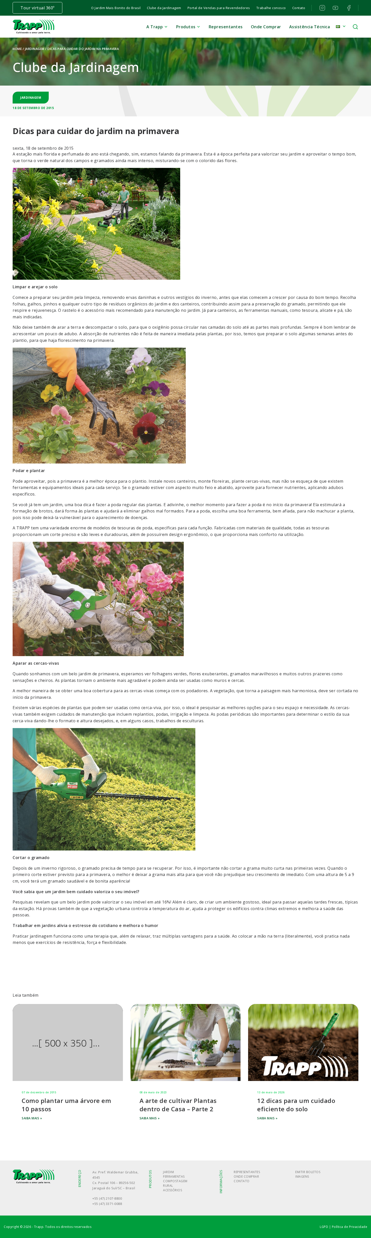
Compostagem (175, 1181)
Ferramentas (174, 1176)
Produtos (186, 27)
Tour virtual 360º (37, 8)
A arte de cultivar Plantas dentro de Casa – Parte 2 (178, 1104)
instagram (321, 8)
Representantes (226, 27)
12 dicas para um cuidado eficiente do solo (296, 1104)
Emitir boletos (307, 1172)
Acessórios (172, 1190)
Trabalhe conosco (271, 8)
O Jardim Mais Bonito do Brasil (116, 8)
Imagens (302, 1176)
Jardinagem (34, 49)
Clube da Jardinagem (164, 8)
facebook (348, 8)
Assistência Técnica (309, 27)
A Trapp (154, 27)
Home (17, 49)
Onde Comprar (266, 27)
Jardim (168, 1172)
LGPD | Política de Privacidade (343, 1227)
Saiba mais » (32, 1118)
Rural (168, 1185)
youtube (335, 8)
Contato (298, 8)
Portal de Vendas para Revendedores (219, 8)
